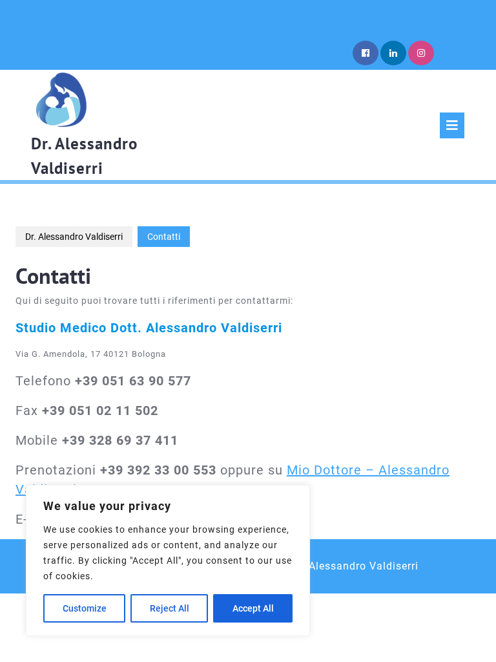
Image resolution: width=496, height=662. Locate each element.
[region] (168, 560)
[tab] (452, 125)
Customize (85, 608)
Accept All (253, 608)
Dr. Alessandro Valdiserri (74, 236)
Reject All (169, 608)
